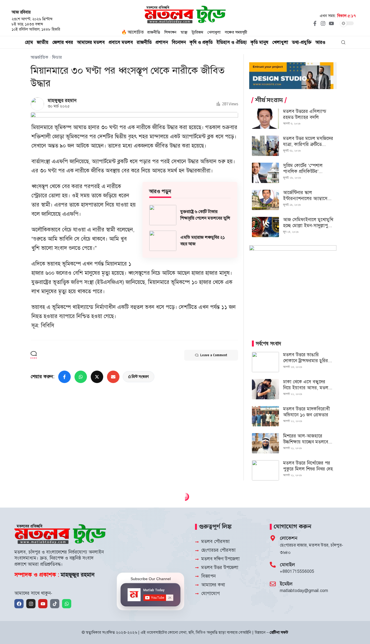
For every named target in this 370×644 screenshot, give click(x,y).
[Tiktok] (54, 603)
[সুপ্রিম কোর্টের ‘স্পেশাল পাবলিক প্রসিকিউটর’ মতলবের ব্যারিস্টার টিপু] (265, 173)
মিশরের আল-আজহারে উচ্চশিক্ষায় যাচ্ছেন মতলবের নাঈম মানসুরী (307, 442)
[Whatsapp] (66, 603)
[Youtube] (331, 23)
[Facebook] (19, 603)
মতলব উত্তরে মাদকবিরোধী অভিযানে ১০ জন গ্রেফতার (306, 412)
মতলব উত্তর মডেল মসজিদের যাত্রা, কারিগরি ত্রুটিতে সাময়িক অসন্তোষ (308, 144)
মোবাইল (287, 565)
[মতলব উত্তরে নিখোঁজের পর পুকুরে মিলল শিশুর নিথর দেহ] (265, 470)
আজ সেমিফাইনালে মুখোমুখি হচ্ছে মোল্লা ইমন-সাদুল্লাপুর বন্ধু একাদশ (308, 225)
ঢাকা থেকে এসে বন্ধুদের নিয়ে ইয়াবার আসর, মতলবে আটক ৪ (308, 388)
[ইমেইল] (273, 584)
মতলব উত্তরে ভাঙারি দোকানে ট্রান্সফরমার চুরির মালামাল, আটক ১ (305, 361)
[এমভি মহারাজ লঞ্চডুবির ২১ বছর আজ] (162, 241)
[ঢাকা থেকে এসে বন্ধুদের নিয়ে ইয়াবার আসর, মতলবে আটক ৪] (265, 389)
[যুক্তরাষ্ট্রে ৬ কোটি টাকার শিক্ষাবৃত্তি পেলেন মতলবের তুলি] (162, 215)
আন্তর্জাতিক (39, 57)
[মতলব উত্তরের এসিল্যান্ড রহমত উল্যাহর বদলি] (265, 119)
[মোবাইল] (273, 565)
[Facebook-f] (315, 23)
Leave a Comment (213, 355)
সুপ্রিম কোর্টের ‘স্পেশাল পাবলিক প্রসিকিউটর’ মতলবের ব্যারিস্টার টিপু (303, 171)
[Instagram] (323, 23)
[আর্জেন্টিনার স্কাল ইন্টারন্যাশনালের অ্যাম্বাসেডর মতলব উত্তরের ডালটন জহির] (265, 200)
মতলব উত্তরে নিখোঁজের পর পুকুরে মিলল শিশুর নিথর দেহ (308, 466)
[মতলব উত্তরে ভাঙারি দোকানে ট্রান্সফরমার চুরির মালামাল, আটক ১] (265, 362)
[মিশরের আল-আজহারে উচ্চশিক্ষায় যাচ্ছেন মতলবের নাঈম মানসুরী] (265, 443)
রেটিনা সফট (279, 632)
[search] (343, 42)
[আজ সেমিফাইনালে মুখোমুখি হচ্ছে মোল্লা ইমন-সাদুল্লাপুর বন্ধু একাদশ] (265, 227)
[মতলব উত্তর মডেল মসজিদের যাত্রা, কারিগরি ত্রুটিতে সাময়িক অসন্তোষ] (265, 146)
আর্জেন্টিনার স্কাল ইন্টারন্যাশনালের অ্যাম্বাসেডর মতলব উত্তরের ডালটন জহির (308, 198)
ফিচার (57, 57)
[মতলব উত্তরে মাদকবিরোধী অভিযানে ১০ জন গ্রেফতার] (265, 416)
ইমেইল (286, 584)
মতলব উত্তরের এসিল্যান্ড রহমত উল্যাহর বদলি (304, 114)
